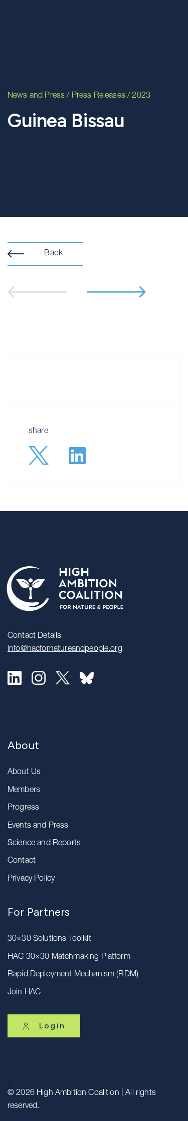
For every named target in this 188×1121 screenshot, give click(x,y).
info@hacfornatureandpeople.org (65, 649)
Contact (22, 861)
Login (52, 1025)
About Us (24, 773)
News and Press (36, 96)
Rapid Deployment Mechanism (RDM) (73, 975)
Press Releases (98, 96)
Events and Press (38, 826)
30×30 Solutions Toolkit (49, 939)
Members (24, 791)
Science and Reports (44, 844)
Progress (23, 808)
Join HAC (24, 993)
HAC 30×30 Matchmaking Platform (69, 957)
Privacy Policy (31, 879)
